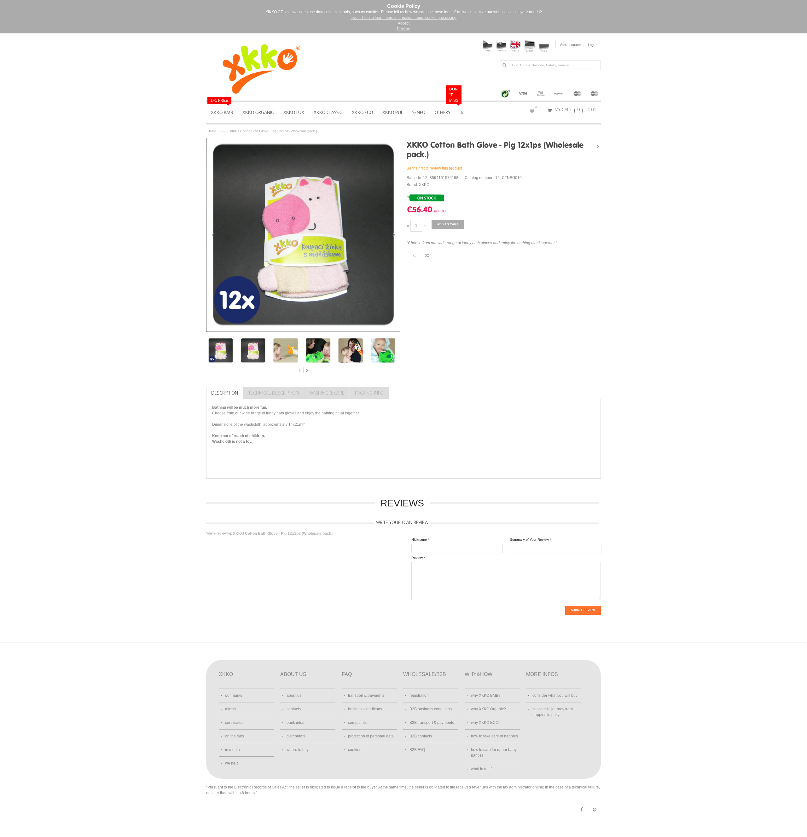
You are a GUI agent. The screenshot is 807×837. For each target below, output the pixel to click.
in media (232, 750)
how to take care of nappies (494, 736)
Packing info (369, 393)
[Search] (504, 65)
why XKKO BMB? (486, 695)
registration (419, 695)
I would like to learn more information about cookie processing (403, 17)
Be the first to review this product (434, 168)
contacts (294, 709)
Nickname (419, 539)
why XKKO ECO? (486, 722)
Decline (403, 29)
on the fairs (234, 736)
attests (230, 709)
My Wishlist (536, 107)
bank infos (295, 722)
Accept (403, 23)
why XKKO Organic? (488, 709)
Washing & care (327, 393)
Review (417, 558)
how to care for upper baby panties (494, 753)
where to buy (298, 750)
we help (232, 763)
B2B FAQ (417, 750)
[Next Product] (598, 146)
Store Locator (570, 45)
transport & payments (366, 695)
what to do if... (482, 769)
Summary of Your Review (529, 539)
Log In (592, 45)
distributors (296, 736)
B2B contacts (420, 736)
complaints (357, 722)
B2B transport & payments (431, 722)
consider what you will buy (555, 695)
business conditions (365, 709)
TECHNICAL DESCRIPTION (273, 393)
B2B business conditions (430, 709)
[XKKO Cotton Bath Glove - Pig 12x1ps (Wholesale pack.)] (303, 235)
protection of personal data (371, 736)
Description (224, 393)
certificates (234, 722)
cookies (354, 750)
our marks (233, 695)
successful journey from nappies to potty (552, 712)
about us (294, 695)
